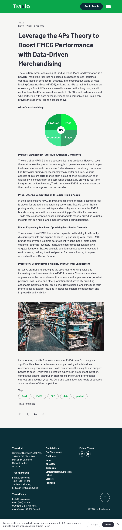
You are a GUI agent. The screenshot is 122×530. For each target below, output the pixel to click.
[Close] (118, 524)
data (66, 396)
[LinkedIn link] (82, 454)
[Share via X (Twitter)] (27, 414)
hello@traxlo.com (21, 477)
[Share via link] (43, 414)
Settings (93, 524)
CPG (53, 396)
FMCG (39, 396)
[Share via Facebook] (19, 414)
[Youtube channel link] (88, 454)
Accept (108, 524)
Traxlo (25, 396)
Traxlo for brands (26, 403)
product (80, 396)
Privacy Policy (43, 526)
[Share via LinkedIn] (35, 414)
